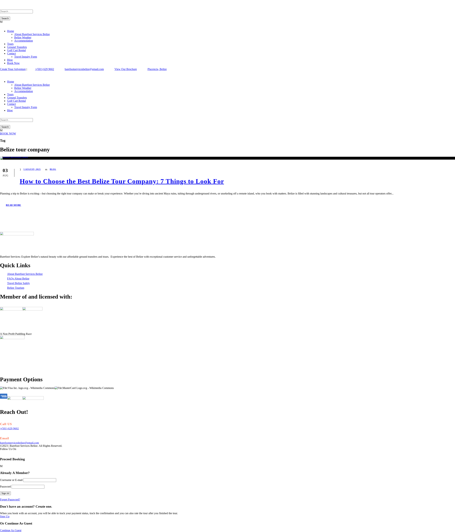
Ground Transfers (17, 47)
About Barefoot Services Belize (32, 34)
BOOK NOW (8, 133)
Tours (10, 43)
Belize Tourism (15, 287)
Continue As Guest (10, 530)
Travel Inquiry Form (25, 56)
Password (5, 486)
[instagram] (5, 72)
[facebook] (1, 72)
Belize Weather (22, 37)
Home (10, 31)
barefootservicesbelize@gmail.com (84, 69)
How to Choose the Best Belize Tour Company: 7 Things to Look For (122, 181)
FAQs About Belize (18, 278)
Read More (13, 205)
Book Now (13, 63)
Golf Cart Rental (16, 50)
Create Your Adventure (13, 69)
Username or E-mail (11, 479)
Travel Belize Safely (18, 283)
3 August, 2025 (32, 169)
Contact (11, 53)
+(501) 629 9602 (44, 69)
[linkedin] (3, 72)
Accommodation (23, 40)
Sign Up (4, 516)
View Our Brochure (125, 69)
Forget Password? (10, 499)
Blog (10, 59)
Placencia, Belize (157, 69)
